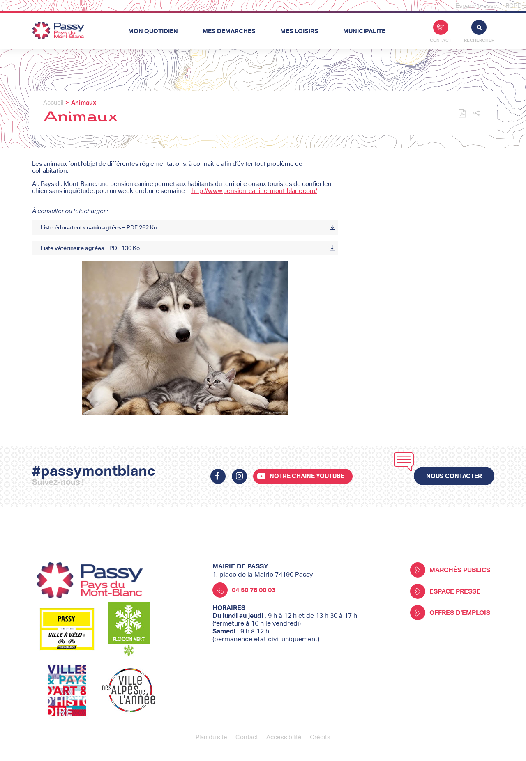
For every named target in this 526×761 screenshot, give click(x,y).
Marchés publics (459, 570)
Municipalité (364, 31)
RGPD (513, 5)
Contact (441, 40)
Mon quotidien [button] (153, 31)
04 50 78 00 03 (253, 590)
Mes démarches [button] (229, 31)
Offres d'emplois (459, 613)
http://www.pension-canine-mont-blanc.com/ (254, 190)
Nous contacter (454, 475)
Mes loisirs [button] (299, 31)
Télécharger (332, 227)
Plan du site (211, 736)
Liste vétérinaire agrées (90, 248)
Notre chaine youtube (307, 475)
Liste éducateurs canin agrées (99, 227)
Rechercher (479, 40)
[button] (477, 113)
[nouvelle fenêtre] (218, 476)
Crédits (320, 736)
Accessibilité (284, 736)
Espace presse (476, 5)
